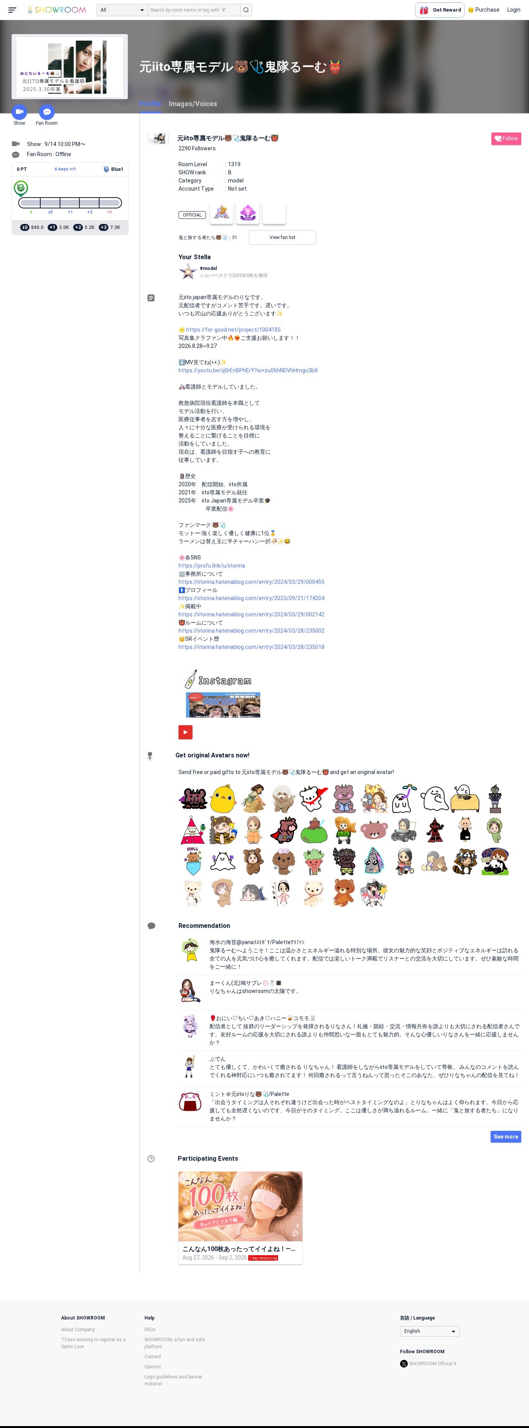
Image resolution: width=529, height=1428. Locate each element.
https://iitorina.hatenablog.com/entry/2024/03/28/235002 (252, 631)
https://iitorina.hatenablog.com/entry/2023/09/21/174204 (252, 598)
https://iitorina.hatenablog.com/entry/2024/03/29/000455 (252, 582)
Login (513, 10)
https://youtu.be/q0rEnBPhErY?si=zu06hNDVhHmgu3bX (248, 370)
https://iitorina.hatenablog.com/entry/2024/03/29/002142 (252, 614)
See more (506, 1137)
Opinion (152, 1367)
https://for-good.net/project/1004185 (233, 330)
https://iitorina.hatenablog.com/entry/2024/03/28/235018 (252, 647)
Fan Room (47, 123)
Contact (152, 1356)
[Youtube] (185, 732)
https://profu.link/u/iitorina (212, 566)
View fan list (282, 237)
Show (19, 123)
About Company (78, 1329)
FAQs (150, 1329)
